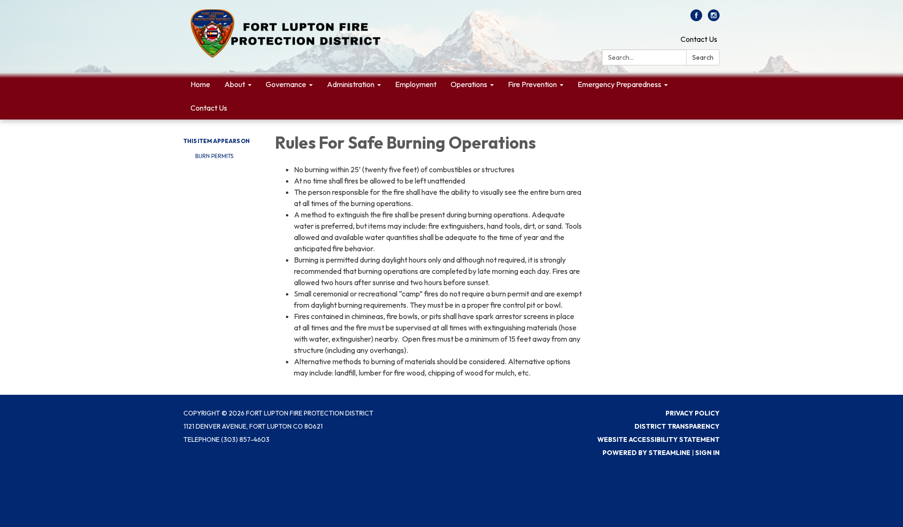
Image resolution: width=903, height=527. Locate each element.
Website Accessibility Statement (658, 439)
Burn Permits (214, 156)
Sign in (707, 452)
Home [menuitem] (200, 84)
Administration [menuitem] (350, 84)
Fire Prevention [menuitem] (532, 84)
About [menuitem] (234, 84)
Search (702, 57)
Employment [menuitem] (415, 84)
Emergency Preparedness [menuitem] (619, 84)
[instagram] (714, 18)
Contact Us (699, 39)
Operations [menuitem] (469, 84)
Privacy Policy (692, 413)
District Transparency (677, 426)
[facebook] (696, 18)
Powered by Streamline (646, 452)
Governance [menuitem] (286, 84)
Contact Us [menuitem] (208, 107)
